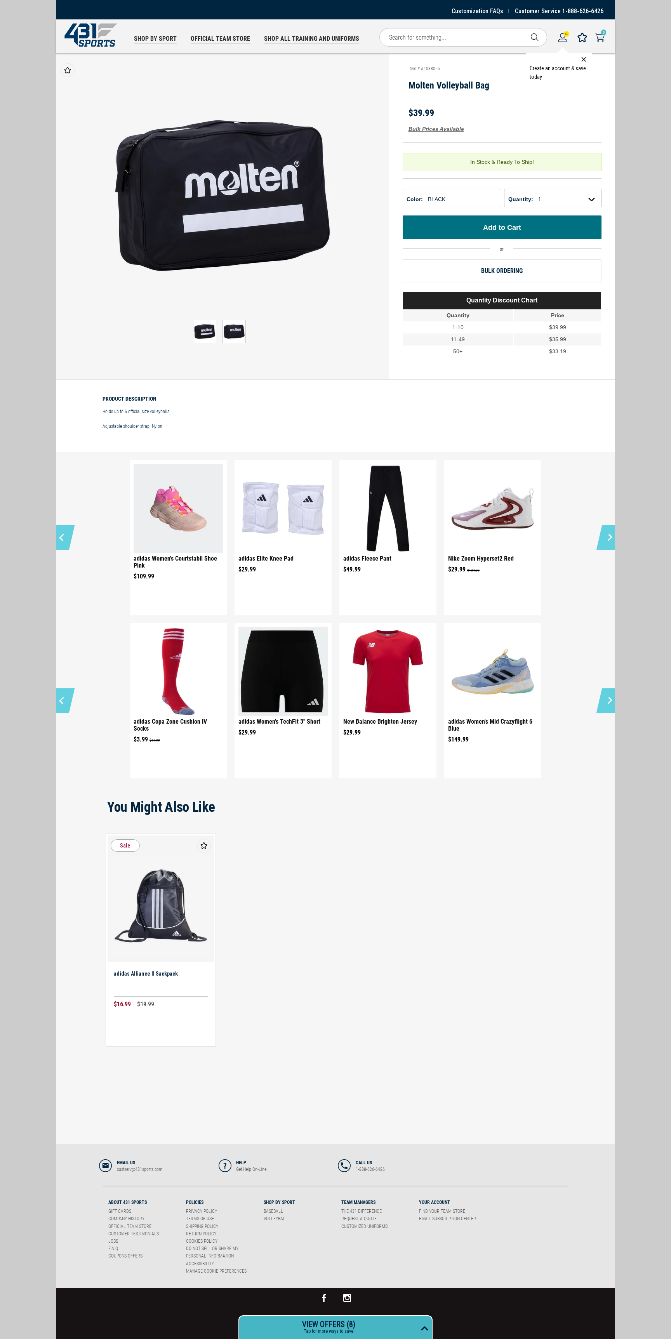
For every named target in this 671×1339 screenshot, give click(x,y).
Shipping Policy (202, 1226)
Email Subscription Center (447, 1218)
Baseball (273, 1211)
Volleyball (276, 1218)
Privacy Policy (201, 1211)
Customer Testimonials (133, 1234)
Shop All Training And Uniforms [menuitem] (311, 38)
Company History (126, 1218)
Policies (194, 1202)
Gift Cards (119, 1211)
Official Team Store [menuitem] (220, 38)
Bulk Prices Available (436, 129)
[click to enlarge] (222, 195)
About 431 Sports (127, 1202)
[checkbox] (68, 70)
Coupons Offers (125, 1256)
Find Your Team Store (442, 1211)
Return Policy (201, 1234)
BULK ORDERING (502, 270)
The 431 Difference (361, 1211)
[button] (62, 537)
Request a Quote (359, 1218)
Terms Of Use (200, 1218)
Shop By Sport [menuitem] (155, 38)
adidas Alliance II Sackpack (146, 974)
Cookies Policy (201, 1241)
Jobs (113, 1241)
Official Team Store (129, 1226)
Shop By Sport (279, 1202)
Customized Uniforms (364, 1226)
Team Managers (358, 1202)
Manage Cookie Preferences (216, 1271)
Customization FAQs (477, 11)
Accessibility (200, 1263)
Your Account (434, 1202)
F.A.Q (113, 1248)
